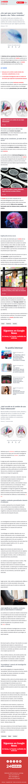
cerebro (16, 455)
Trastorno (8, 323)
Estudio (15, 323)
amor (4, 624)
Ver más (4, 124)
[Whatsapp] (8, 47)
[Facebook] (12, 47)
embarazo (11, 451)
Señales (20, 2)
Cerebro (15, 736)
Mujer (9, 736)
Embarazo (3, 736)
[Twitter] (15, 47)
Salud (2, 323)
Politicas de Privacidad (14, 778)
